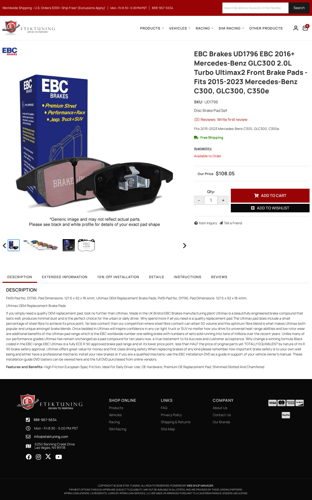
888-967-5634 (45, 419)
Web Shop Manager (200, 485)
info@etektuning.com (51, 436)
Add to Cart (273, 195)
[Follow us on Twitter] (48, 456)
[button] (266, 7)
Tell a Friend (233, 223)
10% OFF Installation (118, 277)
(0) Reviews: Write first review (220, 119)
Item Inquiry (208, 223)
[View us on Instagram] (38, 457)
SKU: (198, 102)
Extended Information (65, 277)
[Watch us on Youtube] (58, 457)
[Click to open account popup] (296, 28)
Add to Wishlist (273, 208)
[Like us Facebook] (29, 457)
